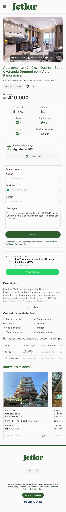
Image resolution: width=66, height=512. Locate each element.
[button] (33, 39)
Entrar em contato (15, 169)
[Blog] (29, 471)
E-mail (9, 197)
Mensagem (11, 208)
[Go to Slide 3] (25, 403)
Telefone (11, 185)
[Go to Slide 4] (28, 403)
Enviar (33, 234)
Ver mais (32, 307)
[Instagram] (37, 471)
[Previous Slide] (5, 39)
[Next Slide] (60, 39)
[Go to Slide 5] (30, 403)
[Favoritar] (27, 86)
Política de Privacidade (15, 244)
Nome (9, 174)
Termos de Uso (49, 242)
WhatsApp (34, 272)
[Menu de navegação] (4, 6)
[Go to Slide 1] (21, 403)
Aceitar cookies (33, 495)
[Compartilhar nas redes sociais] (34, 86)
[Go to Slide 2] (23, 403)
